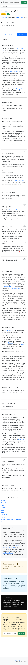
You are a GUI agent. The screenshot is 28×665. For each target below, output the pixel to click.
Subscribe (21, 633)
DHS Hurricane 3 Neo (9, 547)
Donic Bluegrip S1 (15, 288)
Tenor (2, 522)
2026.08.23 (17, 660)
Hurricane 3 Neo (6, 286)
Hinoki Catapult (9, 330)
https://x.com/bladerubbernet (11, 600)
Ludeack (3, 507)
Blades (6, 2)
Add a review (19, 17)
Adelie (2, 512)
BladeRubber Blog (10, 564)
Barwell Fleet (4, 503)
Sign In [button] (24, 2)
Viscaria (10, 343)
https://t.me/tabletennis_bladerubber (13, 581)
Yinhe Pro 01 (18, 545)
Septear (3, 517)
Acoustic (3, 500)
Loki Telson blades (8, 553)
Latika (2, 510)
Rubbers (11, 2)
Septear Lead (4, 514)
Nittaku (4, 11)
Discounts (16, 2)
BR (1, 2)
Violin (2, 505)
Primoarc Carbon (14, 210)
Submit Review (22, 35)
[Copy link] (24, 44)
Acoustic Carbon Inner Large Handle (11, 519)
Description (4, 17)
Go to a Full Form (9, 35)
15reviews (11, 17)
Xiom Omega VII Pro (18, 89)
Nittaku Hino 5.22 (15, 71)
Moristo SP (21, 439)
